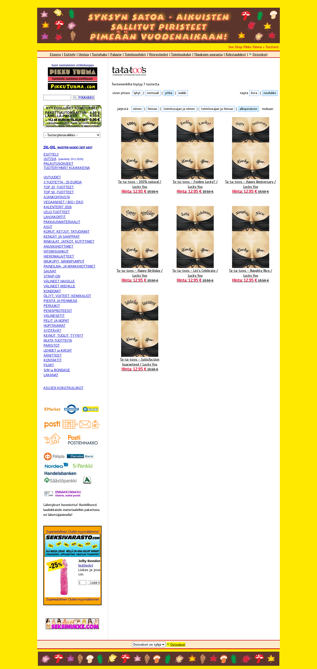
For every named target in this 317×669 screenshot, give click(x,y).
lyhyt (137, 93)
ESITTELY (51, 154)
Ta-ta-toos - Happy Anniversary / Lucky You (250, 186)
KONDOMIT (52, 291)
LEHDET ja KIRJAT (58, 350)
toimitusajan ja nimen (179, 109)
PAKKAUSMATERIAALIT (62, 222)
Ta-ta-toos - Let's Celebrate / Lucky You (195, 275)
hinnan (152, 109)
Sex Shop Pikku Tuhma (245, 47)
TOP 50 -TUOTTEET (59, 192)
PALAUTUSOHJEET (58, 164)
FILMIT (49, 365)
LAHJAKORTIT (55, 217)
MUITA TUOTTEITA (58, 340)
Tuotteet (272, 47)
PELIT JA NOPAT (56, 321)
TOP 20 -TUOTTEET (59, 187)
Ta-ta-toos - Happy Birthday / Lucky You (140, 275)
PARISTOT (52, 345)
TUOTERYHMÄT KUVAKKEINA (67, 168)
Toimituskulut (181, 54)
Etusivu (55, 54)
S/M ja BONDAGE (57, 370)
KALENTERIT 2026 (58, 207)
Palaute (116, 54)
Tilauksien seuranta (208, 54)
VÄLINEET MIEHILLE (59, 286)
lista (254, 93)
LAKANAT (51, 375)
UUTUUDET (52, 177)
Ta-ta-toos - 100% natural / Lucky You (139, 186)
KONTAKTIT (53, 360)
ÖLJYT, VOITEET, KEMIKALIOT (67, 296)
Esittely (70, 54)
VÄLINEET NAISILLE (59, 281)
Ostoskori (260, 54)
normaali (153, 93)
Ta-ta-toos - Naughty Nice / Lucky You (250, 275)
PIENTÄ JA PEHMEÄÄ (60, 301)
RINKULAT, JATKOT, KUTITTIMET (69, 241)
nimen (137, 109)
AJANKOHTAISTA (57, 197)
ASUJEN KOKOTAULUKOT (63, 388)
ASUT (48, 227)
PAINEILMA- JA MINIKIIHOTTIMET (69, 266)
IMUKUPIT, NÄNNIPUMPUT (64, 261)
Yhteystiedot (158, 54)
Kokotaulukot (236, 54)
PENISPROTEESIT (58, 311)
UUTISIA (50, 159)
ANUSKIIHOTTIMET (58, 246)
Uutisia (84, 54)
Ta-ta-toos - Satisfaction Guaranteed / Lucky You (139, 364)
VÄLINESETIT (54, 316)
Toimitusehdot (135, 54)
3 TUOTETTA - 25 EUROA (63, 182)
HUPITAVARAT (54, 326)
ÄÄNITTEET (53, 355)
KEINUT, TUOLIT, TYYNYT (63, 335)
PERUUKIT (52, 306)
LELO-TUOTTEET (57, 212)
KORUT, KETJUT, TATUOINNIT (66, 232)
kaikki (182, 93)
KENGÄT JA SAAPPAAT (62, 236)
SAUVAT (50, 271)
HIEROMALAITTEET (59, 256)
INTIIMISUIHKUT (56, 251)
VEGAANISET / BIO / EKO (63, 202)
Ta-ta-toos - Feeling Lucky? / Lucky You (195, 186)
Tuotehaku (99, 54)
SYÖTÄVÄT (52, 331)
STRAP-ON (52, 276)
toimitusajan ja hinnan (217, 109)
